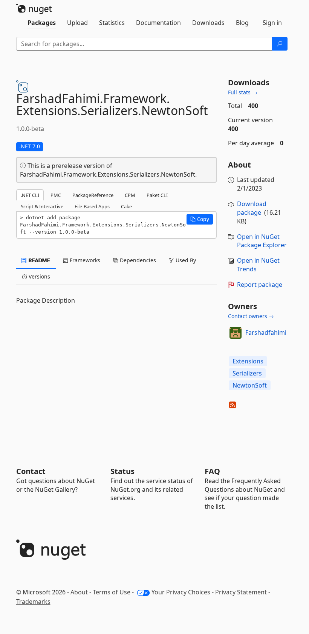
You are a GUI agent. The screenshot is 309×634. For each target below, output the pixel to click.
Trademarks (33, 601)
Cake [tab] (126, 206)
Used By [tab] (185, 260)
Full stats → (242, 92)
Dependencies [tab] (137, 260)
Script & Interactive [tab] (42, 206)
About (79, 592)
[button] (200, 219)
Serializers (247, 373)
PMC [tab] (55, 195)
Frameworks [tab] (84, 260)
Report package (259, 284)
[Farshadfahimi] (235, 333)
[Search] (280, 44)
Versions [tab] (38, 276)
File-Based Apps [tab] (92, 206)
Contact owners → (251, 316)
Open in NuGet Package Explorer (262, 240)
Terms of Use (111, 592)
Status (122, 471)
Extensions (248, 361)
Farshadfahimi (265, 332)
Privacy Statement (241, 592)
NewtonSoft (250, 385)
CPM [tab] (130, 195)
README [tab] (38, 260)
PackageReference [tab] (92, 195)
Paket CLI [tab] (157, 195)
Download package (251, 208)
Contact (31, 471)
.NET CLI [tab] (30, 195)
